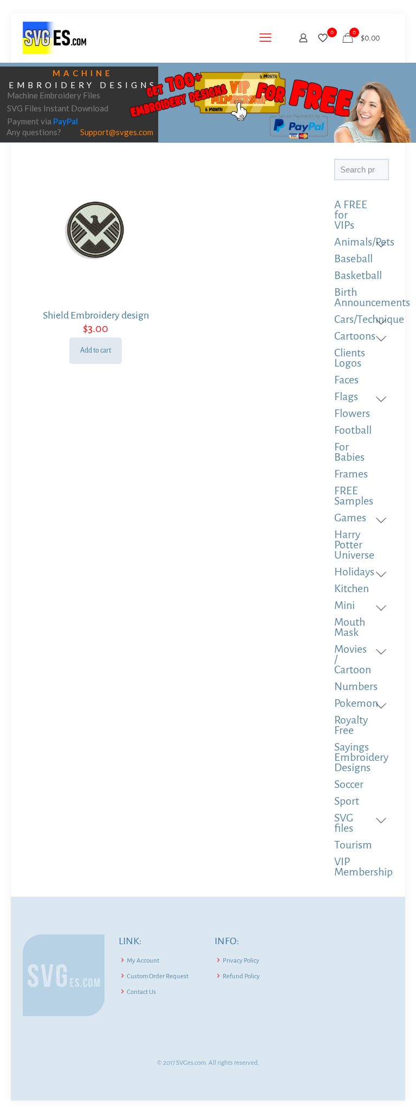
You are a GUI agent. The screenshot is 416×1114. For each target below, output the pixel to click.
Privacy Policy (241, 960)
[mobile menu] (265, 38)
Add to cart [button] (95, 350)
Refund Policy (241, 976)
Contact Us (141, 992)
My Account (143, 960)
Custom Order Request (157, 976)
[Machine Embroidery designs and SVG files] (54, 38)
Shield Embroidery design (96, 315)
